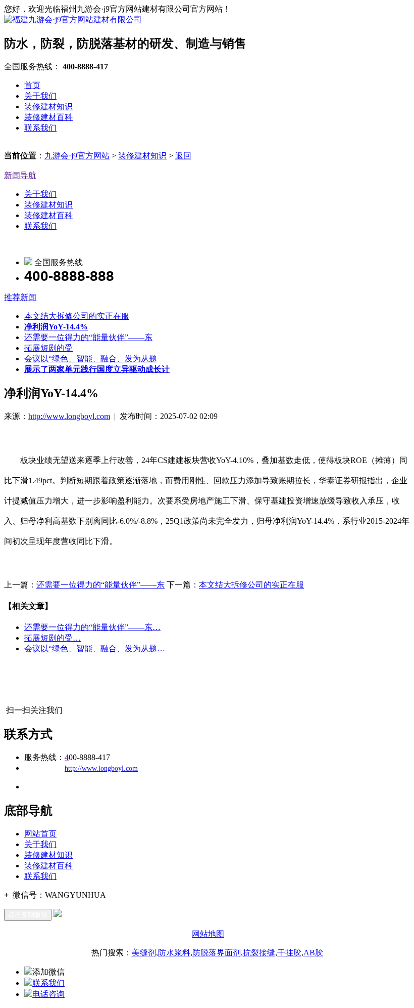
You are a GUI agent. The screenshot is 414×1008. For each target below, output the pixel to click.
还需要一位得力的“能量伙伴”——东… (92, 627)
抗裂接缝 (259, 952)
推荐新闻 (20, 297)
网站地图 (208, 934)
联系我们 (40, 127)
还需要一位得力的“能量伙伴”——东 (88, 337)
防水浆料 (174, 952)
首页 (32, 85)
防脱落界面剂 (216, 952)
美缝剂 (144, 952)
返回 (183, 155)
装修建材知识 (48, 106)
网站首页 (40, 833)
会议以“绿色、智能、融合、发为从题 (90, 358)
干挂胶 (289, 952)
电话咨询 (48, 994)
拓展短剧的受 (48, 348)
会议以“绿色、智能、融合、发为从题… (94, 648)
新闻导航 (20, 175)
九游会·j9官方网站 (77, 155)
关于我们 (40, 96)
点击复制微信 (27, 914)
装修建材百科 (48, 117)
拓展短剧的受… (52, 638)
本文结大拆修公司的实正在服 (76, 316)
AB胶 (313, 952)
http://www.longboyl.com (69, 416)
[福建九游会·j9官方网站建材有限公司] (73, 19)
